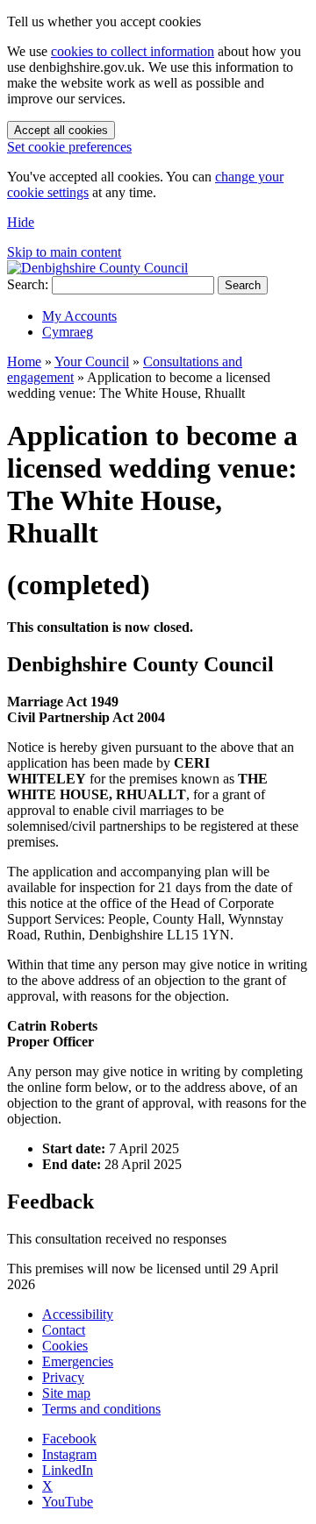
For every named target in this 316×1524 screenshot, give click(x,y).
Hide (20, 222)
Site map (66, 1393)
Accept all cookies (61, 130)
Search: (27, 284)
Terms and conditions (101, 1408)
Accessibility (77, 1314)
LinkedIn (67, 1470)
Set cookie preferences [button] (69, 146)
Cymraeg (67, 331)
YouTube (67, 1501)
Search (243, 285)
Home (24, 361)
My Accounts (79, 315)
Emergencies (77, 1361)
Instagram (69, 1454)
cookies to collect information (132, 51)
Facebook (69, 1438)
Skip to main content (64, 252)
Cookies (65, 1345)
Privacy (63, 1377)
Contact (63, 1329)
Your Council (91, 361)
